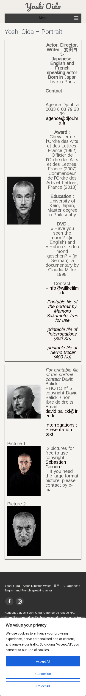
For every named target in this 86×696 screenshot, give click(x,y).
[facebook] (9, 601)
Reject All (43, 686)
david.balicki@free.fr (61, 413)
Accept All (43, 661)
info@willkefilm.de (64, 290)
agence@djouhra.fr (62, 120)
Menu (43, 18)
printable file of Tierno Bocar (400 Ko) (62, 352)
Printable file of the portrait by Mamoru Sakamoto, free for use (62, 311)
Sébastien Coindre (55, 464)
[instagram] (20, 601)
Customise (43, 674)
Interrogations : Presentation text (61, 429)
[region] (43, 657)
